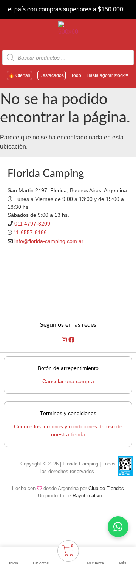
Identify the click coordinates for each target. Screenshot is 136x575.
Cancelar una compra (68, 381)
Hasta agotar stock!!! (107, 75)
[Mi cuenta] (95, 553)
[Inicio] (13, 553)
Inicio (13, 563)
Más (122, 563)
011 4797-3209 (32, 224)
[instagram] (65, 340)
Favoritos (41, 563)
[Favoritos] (40, 553)
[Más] (122, 553)
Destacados (51, 75)
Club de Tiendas (106, 488)
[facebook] (71, 340)
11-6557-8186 (30, 232)
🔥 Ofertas (19, 75)
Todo (76, 75)
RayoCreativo (87, 495)
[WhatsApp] (118, 526)
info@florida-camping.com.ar (48, 241)
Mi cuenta (95, 563)
